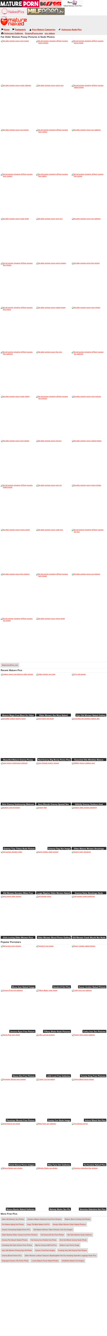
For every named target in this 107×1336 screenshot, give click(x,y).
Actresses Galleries (13, 33)
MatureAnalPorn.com (10, 665)
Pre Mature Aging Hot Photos (13, 1224)
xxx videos (50, 33)
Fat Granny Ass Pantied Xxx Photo (43, 1240)
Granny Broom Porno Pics (12, 1256)
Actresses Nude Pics (71, 29)
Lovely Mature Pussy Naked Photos (45, 1261)
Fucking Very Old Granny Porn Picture (72, 1250)
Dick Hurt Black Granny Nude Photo (73, 1240)
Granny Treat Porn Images (45, 1250)
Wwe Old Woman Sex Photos (13, 1219)
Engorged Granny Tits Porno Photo (15, 1261)
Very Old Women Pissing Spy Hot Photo (17, 1250)
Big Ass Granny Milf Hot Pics (46, 1245)
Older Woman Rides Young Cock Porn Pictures (19, 1235)
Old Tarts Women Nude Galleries (79, 1235)
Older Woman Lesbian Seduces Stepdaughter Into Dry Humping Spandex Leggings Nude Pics (60, 1256)
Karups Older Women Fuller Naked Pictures (69, 1224)
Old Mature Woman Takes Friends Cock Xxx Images (53, 1230)
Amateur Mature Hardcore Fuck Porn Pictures (44, 1219)
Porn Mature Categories (43, 29)
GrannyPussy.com (34, 33)
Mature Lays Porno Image (69, 1245)
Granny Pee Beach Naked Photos (14, 1240)
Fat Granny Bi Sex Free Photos (52, 1235)
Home (6, 29)
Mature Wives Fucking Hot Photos (77, 1219)
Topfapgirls (20, 29)
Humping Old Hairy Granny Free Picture (17, 1245)
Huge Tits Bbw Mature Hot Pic (38, 1224)
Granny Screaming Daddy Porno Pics (16, 1230)
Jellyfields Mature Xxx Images (73, 1261)
